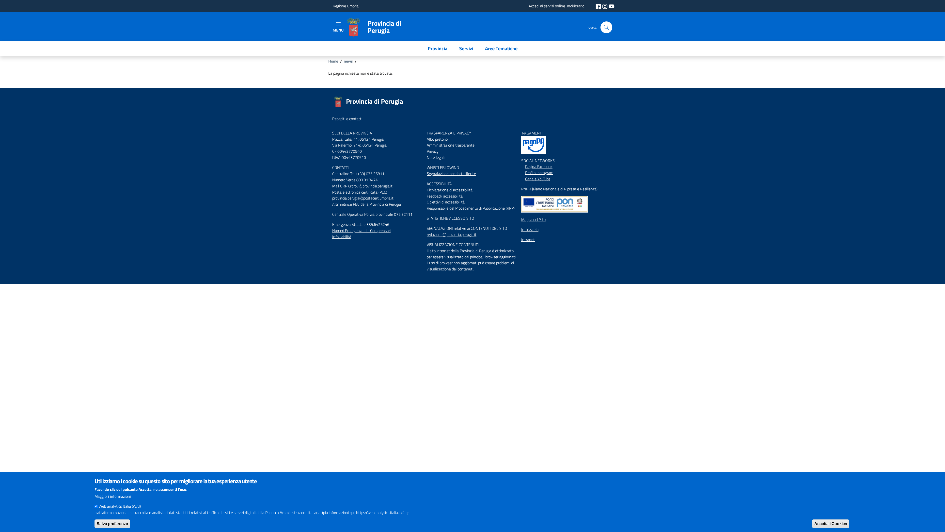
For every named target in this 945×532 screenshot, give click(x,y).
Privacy (433, 151)
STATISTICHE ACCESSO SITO (450, 218)
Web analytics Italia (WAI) (120, 506)
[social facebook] (598, 6)
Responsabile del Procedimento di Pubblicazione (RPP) (471, 208)
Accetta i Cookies (830, 523)
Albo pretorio (437, 139)
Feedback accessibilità (445, 196)
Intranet (528, 240)
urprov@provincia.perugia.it (370, 186)
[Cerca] (606, 27)
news (348, 61)
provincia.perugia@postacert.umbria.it (363, 198)
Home (333, 61)
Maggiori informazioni (112, 496)
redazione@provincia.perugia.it (451, 234)
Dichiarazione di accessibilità (449, 190)
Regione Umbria (346, 6)
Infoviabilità (341, 237)
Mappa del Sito (533, 219)
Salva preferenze (112, 523)
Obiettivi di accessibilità (446, 202)
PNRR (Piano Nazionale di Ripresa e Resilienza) (559, 189)
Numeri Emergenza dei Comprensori (361, 230)
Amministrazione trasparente (450, 145)
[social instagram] (605, 6)
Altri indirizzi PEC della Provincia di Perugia (366, 204)
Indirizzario (529, 230)
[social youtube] (611, 6)
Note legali (435, 157)
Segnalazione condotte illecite (451, 174)
